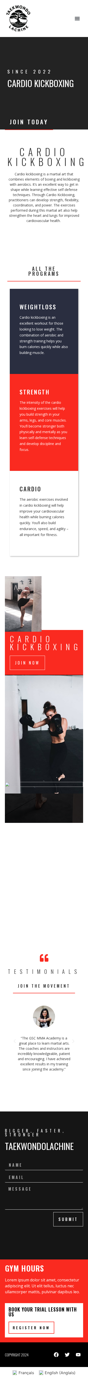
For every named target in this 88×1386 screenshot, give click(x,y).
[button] (77, 19)
